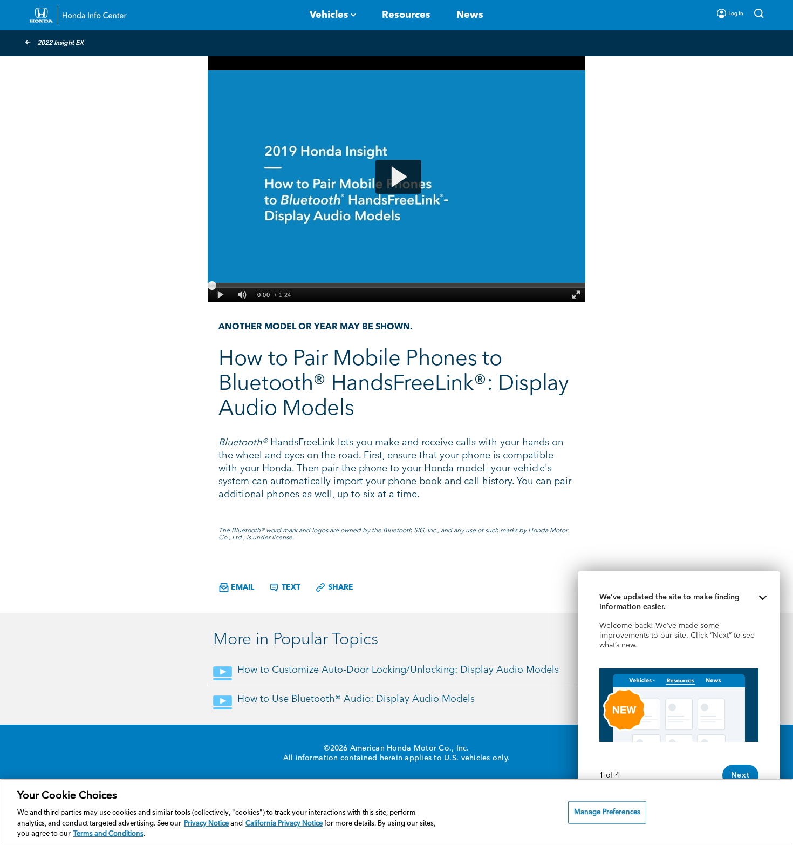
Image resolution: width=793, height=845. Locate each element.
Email (241, 587)
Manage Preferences (607, 812)
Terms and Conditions (108, 833)
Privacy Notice (206, 823)
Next (740, 775)
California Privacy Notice (284, 823)
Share (339, 587)
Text (289, 587)
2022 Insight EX (60, 43)
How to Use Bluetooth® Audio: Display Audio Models (356, 699)
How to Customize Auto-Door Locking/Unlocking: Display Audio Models (398, 670)
